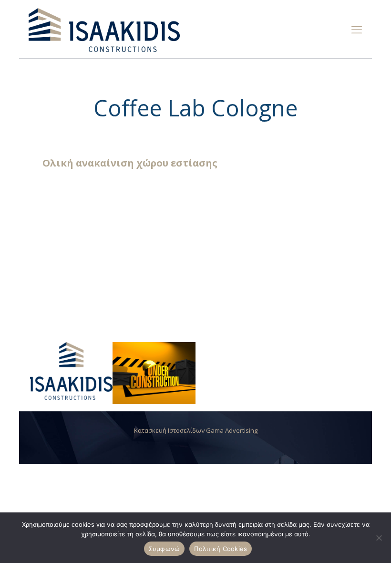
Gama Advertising (231, 430)
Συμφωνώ (164, 549)
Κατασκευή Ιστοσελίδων (170, 430)
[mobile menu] (357, 29)
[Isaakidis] (104, 29)
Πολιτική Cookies (220, 549)
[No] (379, 537)
